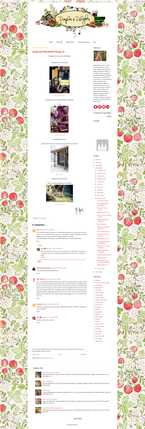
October (99, 176)
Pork (96, 322)
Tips (94, 42)
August (99, 181)
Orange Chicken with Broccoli (103, 235)
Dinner (97, 305)
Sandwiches (98, 326)
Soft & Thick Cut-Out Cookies (50, 372)
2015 (97, 162)
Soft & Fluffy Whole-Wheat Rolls (103, 204)
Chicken (97, 295)
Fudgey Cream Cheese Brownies (103, 228)
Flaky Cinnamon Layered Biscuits (104, 216)
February (100, 198)
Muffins (97, 317)
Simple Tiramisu (101, 224)
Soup (96, 334)
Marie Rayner (40, 279)
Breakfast (97, 288)
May (98, 190)
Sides (96, 329)
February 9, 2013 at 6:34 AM (58, 268)
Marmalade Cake (101, 258)
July (98, 184)
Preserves (97, 324)
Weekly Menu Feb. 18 (103, 239)
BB (37, 230)
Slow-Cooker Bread (47, 381)
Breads (97, 285)
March (99, 195)
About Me (59, 42)
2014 (97, 165)
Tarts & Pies (98, 336)
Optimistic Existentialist (43, 268)
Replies (41, 245)
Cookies (97, 302)
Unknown (39, 304)
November (100, 173)
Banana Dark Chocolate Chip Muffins (103, 242)
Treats (97, 339)
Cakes (97, 290)
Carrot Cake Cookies (102, 201)
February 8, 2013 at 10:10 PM (47, 230)
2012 (97, 272)
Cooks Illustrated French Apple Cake (52, 408)
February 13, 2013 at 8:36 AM (51, 304)
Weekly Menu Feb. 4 (102, 265)
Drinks (97, 307)
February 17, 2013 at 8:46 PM (50, 317)
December (100, 170)
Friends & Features (84, 42)
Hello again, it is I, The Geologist (103, 247)
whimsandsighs (60, 174)
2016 (97, 160)
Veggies (97, 341)
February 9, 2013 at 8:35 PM (54, 249)
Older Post (83, 354)
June (98, 187)
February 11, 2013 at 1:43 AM (52, 279)
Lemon (97, 312)
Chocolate (98, 297)
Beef (96, 280)
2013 (97, 168)
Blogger (76, 425)
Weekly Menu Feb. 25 (103, 212)
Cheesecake (98, 293)
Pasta (96, 319)
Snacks (97, 331)
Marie (59, 204)
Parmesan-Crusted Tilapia (102, 209)
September (100, 179)
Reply (38, 241)
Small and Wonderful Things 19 (103, 220)
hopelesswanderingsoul (61, 135)
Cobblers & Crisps (100, 300)
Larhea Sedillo (58, 95)
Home (51, 42)
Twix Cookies (46, 390)
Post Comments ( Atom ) (47, 358)
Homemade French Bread (104, 255)
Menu (97, 314)
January (99, 268)
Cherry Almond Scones (103, 231)
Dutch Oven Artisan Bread (49, 399)
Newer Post (36, 354)
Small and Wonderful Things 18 (103, 251)
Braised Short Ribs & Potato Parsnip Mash (103, 261)
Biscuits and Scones (100, 283)
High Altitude (70, 42)
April (42, 249)
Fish (96, 309)
